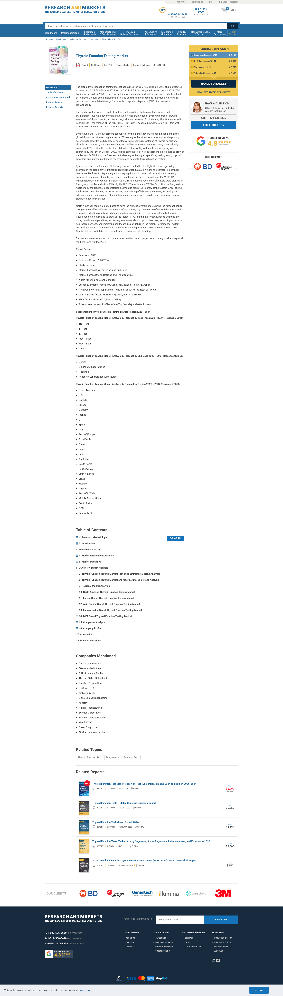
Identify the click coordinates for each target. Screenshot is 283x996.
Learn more (85, 990)
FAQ (211, 2)
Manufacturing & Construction (108, 33)
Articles (218, 951)
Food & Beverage (182, 33)
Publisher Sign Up (223, 938)
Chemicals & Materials (90, 33)
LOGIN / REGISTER (230, 2)
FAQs (187, 942)
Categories (160, 938)
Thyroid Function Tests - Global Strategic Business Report (124, 803)
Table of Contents (55, 92)
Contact (189, 938)
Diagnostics (112, 757)
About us (130, 938)
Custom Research (164, 947)
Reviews (130, 947)
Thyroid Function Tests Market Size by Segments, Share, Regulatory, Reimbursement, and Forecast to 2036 (151, 841)
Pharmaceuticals (70, 33)
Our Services (233, 33)
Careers (130, 942)
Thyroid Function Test (90, 757)
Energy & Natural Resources (130, 33)
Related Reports (54, 107)
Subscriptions (162, 951)
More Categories (220, 33)
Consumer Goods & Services (200, 33)
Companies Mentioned (58, 97)
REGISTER (221, 919)
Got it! (259, 990)
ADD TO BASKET (213, 83)
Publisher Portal (223, 942)
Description (52, 87)
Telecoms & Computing (167, 33)
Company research (164, 942)
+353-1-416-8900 (200, 10)
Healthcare (51, 33)
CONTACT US (197, 2)
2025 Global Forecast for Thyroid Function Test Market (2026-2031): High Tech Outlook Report (144, 860)
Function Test (131, 757)
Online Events (221, 947)
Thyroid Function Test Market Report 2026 (115, 822)
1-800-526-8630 (178, 14)
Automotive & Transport (151, 33)
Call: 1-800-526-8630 (213, 117)
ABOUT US (181, 2)
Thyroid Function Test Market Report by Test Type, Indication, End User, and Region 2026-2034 (144, 783)
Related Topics (54, 102)
